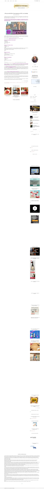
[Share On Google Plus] (27, 81)
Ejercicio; (20, 82)
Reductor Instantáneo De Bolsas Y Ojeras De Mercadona (36, 120)
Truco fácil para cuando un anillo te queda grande (36, 117)
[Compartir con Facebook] (23, 81)
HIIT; (22, 82)
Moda (33, 96)
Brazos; (14, 82)
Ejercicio (18, 82)
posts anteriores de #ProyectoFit (11, 62)
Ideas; (24, 82)
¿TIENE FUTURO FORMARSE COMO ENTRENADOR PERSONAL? (34, 112)
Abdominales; (8, 82)
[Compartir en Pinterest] (26, 81)
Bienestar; (11, 82)
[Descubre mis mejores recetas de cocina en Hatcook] (33, 418)
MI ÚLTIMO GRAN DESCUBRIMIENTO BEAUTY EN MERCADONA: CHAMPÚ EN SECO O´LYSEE (36, 126)
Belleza (31, 96)
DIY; (15, 82)
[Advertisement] (35, 22)
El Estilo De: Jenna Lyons (35, 123)
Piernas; (26, 82)
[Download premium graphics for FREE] (34, 403)
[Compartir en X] (25, 81)
